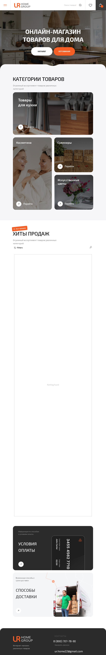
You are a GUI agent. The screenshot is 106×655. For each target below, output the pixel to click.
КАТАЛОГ (42, 51)
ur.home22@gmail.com (69, 651)
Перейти (29, 126)
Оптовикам (64, 51)
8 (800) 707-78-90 (64, 641)
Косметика (23, 142)
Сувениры (65, 142)
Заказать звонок (62, 645)
